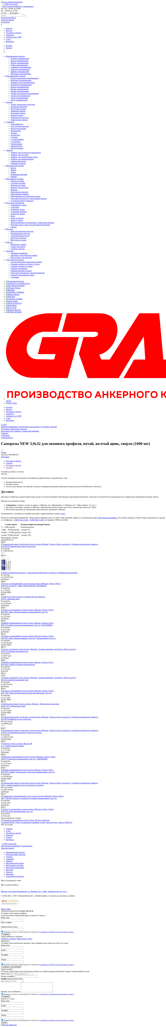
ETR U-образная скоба (10, 599)
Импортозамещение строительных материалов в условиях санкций (29, 427)
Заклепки (10, 874)
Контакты (10, 41)
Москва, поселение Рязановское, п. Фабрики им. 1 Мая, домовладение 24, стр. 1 (34, 891)
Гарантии (10, 35)
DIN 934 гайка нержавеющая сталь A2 (17, 811)
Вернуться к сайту (24, 939)
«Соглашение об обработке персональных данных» (56, 932)
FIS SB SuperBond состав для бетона (16, 719)
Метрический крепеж (15, 863)
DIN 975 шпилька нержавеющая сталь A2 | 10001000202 (24, 759)
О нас (8, 39)
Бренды (9, 31)
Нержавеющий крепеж (15, 852)
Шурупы (9, 870)
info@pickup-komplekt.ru (12, 6)
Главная (9, 829)
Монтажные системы (14, 865)
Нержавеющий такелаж (15, 854)
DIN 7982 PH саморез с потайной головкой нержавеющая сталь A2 (29, 798)
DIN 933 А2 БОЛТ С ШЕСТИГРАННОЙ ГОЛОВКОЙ (23, 586)
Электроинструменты (15, 876)
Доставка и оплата (13, 33)
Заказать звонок (7, 20)
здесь (63, 514)
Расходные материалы (15, 868)
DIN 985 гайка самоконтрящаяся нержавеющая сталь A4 (24, 612)
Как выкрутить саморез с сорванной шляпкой (20, 431)
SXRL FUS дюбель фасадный (13, 706)
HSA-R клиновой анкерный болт (15, 680)
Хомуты (9, 872)
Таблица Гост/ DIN (14, 37)
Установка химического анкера (14, 429)
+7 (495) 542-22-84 (9, 4)
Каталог (9, 28)
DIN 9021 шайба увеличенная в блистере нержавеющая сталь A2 (28, 772)
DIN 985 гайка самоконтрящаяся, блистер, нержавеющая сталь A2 (28, 638)
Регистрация (6, 18)
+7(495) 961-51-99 (36, 520)
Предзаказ (5, 457)
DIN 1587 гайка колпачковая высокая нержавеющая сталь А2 (26, 693)
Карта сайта (6, 909)
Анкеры (9, 857)
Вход (14, 18)
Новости (9, 835)
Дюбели (9, 861)
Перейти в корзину (9, 939)
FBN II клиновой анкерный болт (14, 651)
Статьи (4, 425)
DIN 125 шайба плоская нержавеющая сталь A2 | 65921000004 (26, 625)
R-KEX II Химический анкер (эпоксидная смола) (21, 733)
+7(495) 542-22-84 (20, 520)
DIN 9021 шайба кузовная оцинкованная (18, 665)
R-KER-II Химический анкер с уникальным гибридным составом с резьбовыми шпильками (39, 573)
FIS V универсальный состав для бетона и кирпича (22, 785)
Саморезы (10, 859)
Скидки (9, 463)
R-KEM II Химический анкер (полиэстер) (18, 546)
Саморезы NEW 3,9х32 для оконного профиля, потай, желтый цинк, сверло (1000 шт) (36, 822)
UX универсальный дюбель (12, 746)
